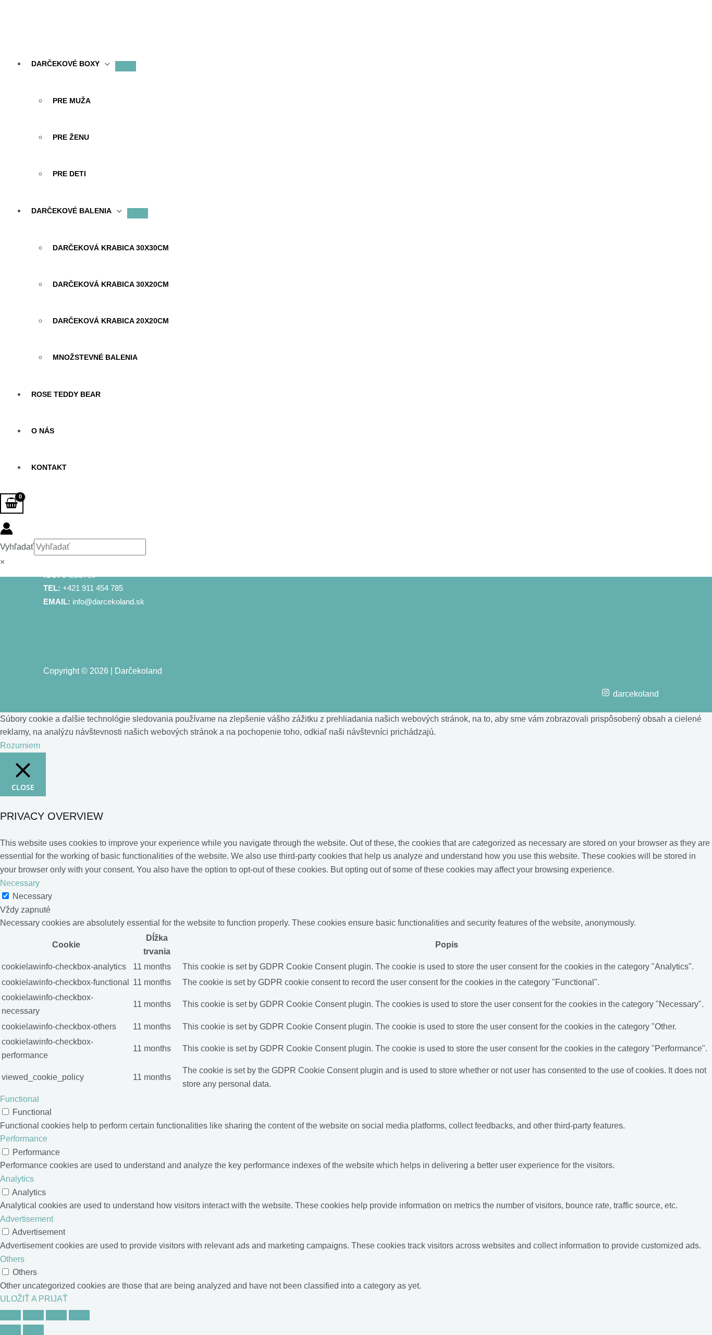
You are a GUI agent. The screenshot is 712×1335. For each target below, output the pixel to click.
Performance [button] (23, 1138)
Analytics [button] (17, 1178)
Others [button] (12, 1259)
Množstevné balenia (95, 357)
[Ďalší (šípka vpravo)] (33, 1330)
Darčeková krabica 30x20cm (111, 284)
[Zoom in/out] (10, 1315)
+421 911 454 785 (93, 588)
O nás (42, 431)
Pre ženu (71, 137)
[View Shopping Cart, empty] (11, 503)
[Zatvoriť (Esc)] (79, 1315)
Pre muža (72, 100)
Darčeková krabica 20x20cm (111, 321)
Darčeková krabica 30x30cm (111, 248)
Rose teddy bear (66, 394)
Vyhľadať (17, 546)
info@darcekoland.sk (108, 601)
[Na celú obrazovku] (33, 1315)
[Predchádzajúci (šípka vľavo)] (10, 1330)
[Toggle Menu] (125, 66)
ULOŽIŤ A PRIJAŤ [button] (34, 1298)
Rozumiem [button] (20, 745)
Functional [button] (19, 1099)
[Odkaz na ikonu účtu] (6, 530)
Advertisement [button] (26, 1219)
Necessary (32, 896)
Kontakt (49, 467)
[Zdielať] (56, 1315)
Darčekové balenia (71, 211)
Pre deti (69, 173)
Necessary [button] (20, 883)
